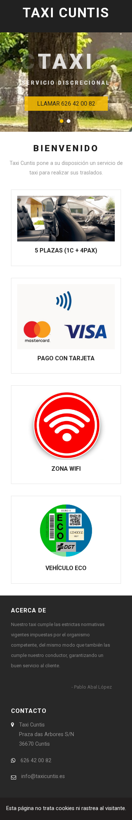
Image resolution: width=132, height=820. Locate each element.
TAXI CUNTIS (66, 13)
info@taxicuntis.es (43, 776)
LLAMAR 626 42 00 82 (66, 103)
